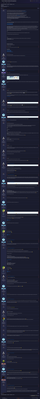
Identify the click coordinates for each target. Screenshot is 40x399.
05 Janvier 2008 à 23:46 (8, 99)
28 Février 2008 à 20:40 (8, 338)
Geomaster (4, 63)
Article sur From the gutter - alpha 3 (10, 51)
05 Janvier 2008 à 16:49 (8, 9)
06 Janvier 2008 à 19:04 (8, 310)
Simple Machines (6, 398)
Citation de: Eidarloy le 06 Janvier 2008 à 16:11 (11, 174)
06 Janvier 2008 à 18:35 (8, 293)
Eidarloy (4, 139)
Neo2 (3, 320)
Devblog (7, 219)
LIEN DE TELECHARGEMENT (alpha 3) (10, 23)
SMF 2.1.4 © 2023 (3, 398)
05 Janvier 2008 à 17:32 (8, 53)
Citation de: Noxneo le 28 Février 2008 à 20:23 (11, 339)
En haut (1, 393)
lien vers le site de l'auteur (24, 11)
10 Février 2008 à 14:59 (8, 329)
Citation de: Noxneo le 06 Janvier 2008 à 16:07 (11, 163)
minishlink (4, 269)
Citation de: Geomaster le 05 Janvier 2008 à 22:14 (11, 70)
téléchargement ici (18, 15)
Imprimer (38, 393)
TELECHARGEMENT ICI (9, 96)
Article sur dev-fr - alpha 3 (9, 50)
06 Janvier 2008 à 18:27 (8, 266)
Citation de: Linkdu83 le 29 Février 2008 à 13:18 (11, 385)
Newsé (8, 232)
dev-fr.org (10, 232)
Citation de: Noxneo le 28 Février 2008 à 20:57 (11, 369)
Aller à (30, 395)
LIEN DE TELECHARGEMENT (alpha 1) (10, 24)
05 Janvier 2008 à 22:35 (8, 80)
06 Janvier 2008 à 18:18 (8, 238)
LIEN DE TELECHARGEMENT (9, 259)
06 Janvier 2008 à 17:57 (8, 209)
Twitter (7, 220)
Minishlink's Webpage (8, 234)
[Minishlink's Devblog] (3, 215)
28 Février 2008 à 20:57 (8, 346)
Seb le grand (4, 56)
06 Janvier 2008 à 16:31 (8, 196)
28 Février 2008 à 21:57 (8, 351)
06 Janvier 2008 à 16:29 (8, 189)
